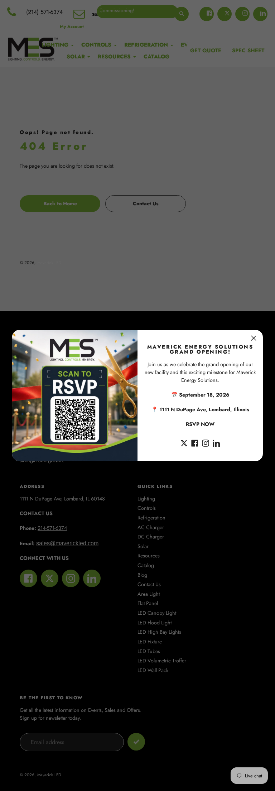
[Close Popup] (253, 338)
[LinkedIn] (216, 442)
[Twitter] (184, 442)
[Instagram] (205, 442)
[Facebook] (194, 442)
